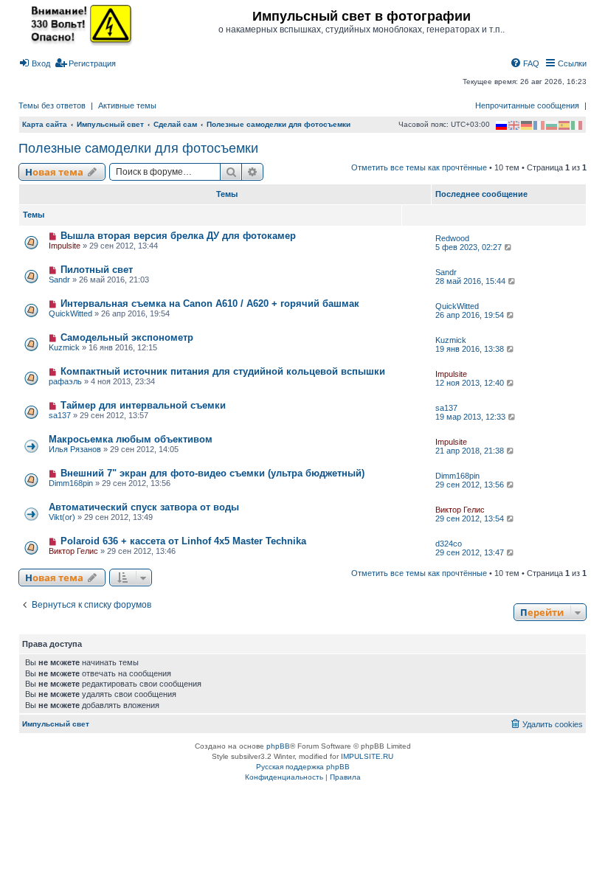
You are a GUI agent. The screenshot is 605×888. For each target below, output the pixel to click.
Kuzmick (64, 347)
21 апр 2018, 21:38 (470, 450)
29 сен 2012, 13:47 (470, 552)
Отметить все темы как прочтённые (419, 167)
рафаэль (65, 381)
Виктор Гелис (460, 509)
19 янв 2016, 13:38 (470, 348)
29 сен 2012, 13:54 (470, 518)
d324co (448, 543)
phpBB (278, 746)
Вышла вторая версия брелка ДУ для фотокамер (178, 235)
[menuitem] (34, 63)
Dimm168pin (71, 483)
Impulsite (64, 245)
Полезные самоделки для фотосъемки (138, 148)
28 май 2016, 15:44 (471, 281)
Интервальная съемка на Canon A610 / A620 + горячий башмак (209, 303)
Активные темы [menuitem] (127, 105)
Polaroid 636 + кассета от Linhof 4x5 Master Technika (183, 541)
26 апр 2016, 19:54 (470, 315)
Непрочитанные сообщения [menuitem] (527, 105)
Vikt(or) (62, 517)
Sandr (59, 279)
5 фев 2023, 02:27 (469, 247)
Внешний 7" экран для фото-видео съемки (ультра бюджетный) (212, 473)
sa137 (60, 415)
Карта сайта (44, 124)
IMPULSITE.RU (367, 756)
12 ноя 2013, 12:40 (470, 382)
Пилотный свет (96, 269)
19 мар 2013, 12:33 (471, 416)
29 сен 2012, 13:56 (470, 484)
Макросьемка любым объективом (130, 439)
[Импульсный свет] (77, 23)
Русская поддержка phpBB (303, 767)
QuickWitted (70, 313)
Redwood (452, 238)
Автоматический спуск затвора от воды (144, 507)
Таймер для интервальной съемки (143, 405)
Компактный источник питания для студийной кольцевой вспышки (222, 371)
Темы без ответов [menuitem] (52, 105)
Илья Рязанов (75, 449)
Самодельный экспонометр (126, 337)
